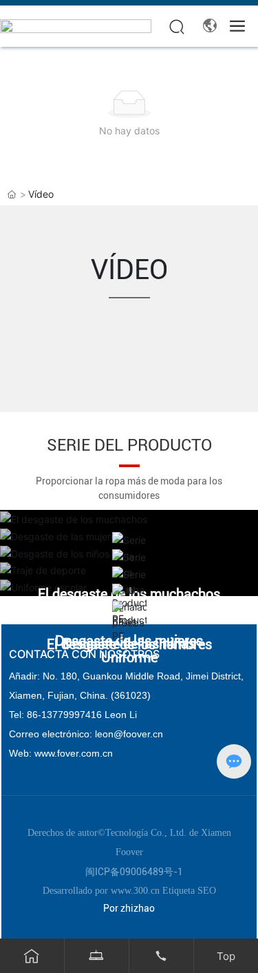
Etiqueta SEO (189, 890)
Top (226, 956)
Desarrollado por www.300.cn (102, 890)
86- (34, 714)
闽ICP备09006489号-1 (134, 871)
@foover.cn (138, 733)
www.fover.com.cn (73, 753)
